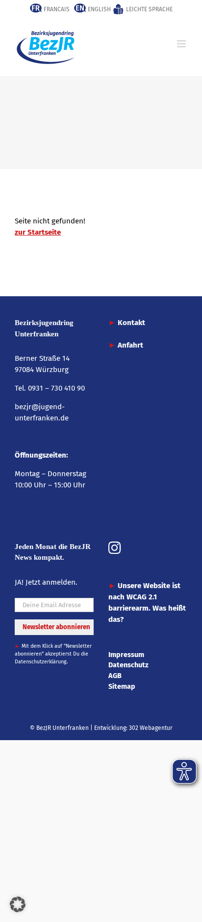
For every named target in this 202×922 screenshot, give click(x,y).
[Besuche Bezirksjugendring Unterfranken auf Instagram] (114, 548)
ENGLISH (98, 9)
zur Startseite (38, 232)
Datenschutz (128, 664)
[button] (17, 904)
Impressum (126, 654)
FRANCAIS (56, 9)
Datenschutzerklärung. (41, 662)
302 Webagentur (151, 727)
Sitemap (121, 686)
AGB (115, 675)
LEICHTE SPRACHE (149, 9)
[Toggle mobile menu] (182, 44)
